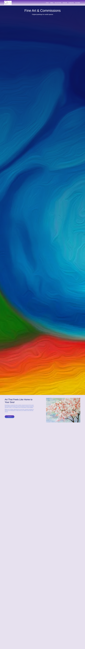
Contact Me (71, 2)
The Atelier (77, 2)
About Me (65, 2)
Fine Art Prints (58, 2)
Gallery (51, 2)
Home (47, 2)
